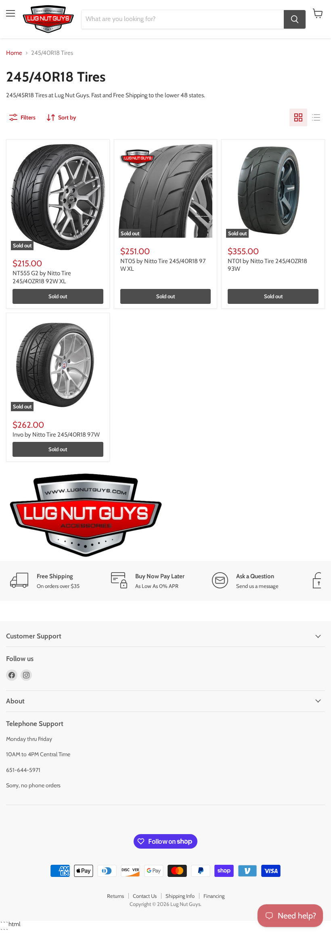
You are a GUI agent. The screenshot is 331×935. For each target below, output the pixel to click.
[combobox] (183, 19)
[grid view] (298, 117)
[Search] (295, 19)
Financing (213, 896)
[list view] (316, 117)
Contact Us (145, 896)
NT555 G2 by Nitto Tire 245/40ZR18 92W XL (42, 277)
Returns (115, 896)
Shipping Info (180, 896)
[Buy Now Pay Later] (161, 581)
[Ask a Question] (262, 581)
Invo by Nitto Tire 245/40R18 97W (56, 434)
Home (14, 53)
